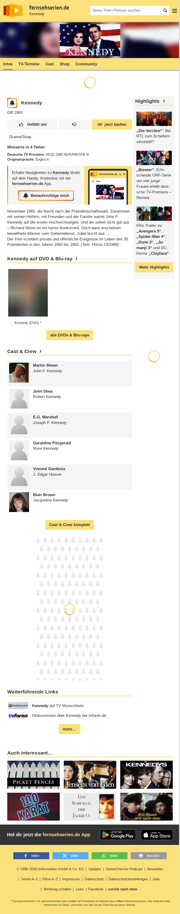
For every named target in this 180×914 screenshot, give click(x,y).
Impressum (71, 879)
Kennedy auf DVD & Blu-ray (39, 259)
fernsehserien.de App (66, 834)
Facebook (96, 889)
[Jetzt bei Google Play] (118, 834)
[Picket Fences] (33, 775)
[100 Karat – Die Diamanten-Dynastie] (33, 807)
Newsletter (155, 869)
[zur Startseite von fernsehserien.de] (13, 10)
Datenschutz (94, 879)
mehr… (69, 729)
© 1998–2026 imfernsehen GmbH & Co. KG (50, 869)
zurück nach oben (122, 889)
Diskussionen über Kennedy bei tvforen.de (69, 715)
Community (86, 64)
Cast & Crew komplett (69, 525)
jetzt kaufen (115, 124)
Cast (49, 64)
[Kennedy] (108, 185)
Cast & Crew (21, 351)
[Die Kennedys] (146, 775)
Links (80, 889)
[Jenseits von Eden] (90, 775)
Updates (94, 869)
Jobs (156, 879)
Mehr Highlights (154, 267)
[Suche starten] (165, 10)
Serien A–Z (29, 879)
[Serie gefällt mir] (32, 124)
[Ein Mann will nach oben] (146, 807)
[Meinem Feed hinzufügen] (12, 103)
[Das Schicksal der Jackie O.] (90, 807)
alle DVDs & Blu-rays (69, 335)
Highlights (147, 101)
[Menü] (174, 10)
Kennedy (37, 14)
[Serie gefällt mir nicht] (74, 124)
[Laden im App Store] (157, 834)
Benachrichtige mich (50, 195)
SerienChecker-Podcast (124, 869)
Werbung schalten (57, 889)
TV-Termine (28, 64)
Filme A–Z (50, 879)
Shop (64, 64)
